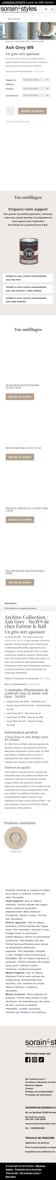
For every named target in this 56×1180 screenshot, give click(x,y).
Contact (29, 1088)
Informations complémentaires (20, 608)
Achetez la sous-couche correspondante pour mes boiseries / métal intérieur (26, 289)
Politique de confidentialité (39, 1091)
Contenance (12, 95)
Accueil (9, 41)
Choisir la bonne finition (17, 121)
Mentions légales (34, 1085)
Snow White (34, 684)
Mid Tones (39, 71)
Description (11, 603)
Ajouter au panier (32, 111)
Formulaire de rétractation (38, 1095)
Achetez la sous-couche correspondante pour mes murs (26, 278)
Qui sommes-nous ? (35, 1079)
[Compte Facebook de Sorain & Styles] (27, 1060)
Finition (10, 88)
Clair (28, 41)
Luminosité (19, 41)
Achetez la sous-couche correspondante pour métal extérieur (26, 300)
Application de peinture (37, 1143)
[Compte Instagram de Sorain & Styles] (34, 1060)
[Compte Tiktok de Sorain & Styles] (41, 1060)
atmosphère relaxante (15, 640)
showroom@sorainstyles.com (40, 1123)
